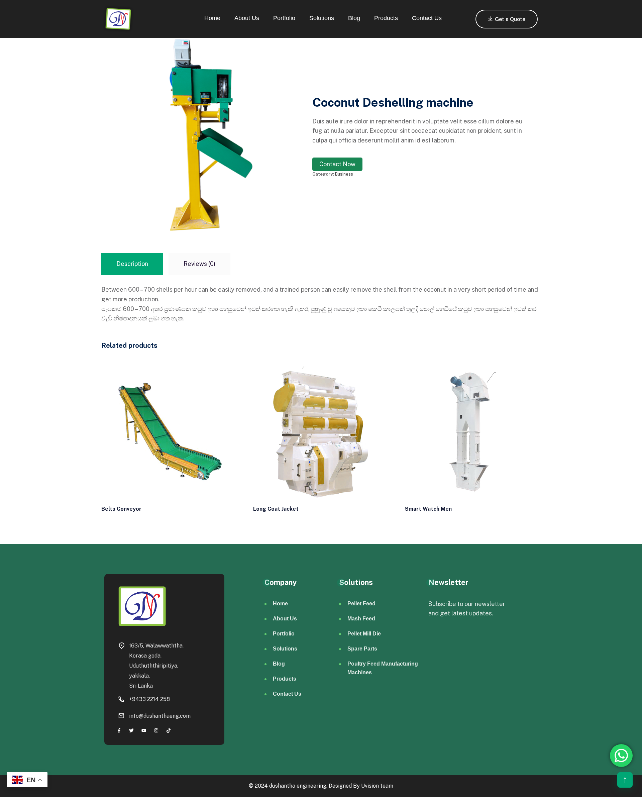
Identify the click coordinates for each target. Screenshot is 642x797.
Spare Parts (362, 649)
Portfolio (284, 18)
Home (212, 18)
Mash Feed (361, 618)
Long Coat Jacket (276, 509)
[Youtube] (143, 730)
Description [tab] (132, 263)
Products (386, 18)
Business (344, 174)
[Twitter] (131, 730)
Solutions (321, 18)
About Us (246, 18)
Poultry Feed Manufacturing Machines (382, 668)
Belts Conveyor (121, 509)
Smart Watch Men (428, 509)
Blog (354, 18)
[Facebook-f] (119, 730)
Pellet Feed (361, 603)
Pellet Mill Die (364, 633)
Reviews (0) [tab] (199, 263)
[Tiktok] (169, 730)
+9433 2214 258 (149, 699)
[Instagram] (156, 730)
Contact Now (337, 164)
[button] (625, 780)
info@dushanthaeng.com (160, 716)
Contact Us (427, 18)
